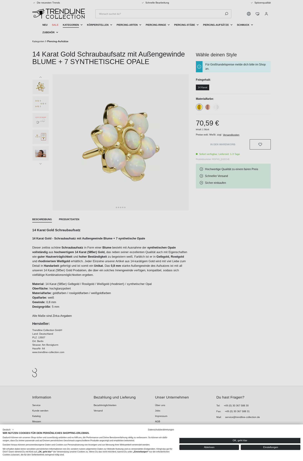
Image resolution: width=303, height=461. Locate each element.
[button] (8, 430)
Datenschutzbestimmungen (161, 429)
